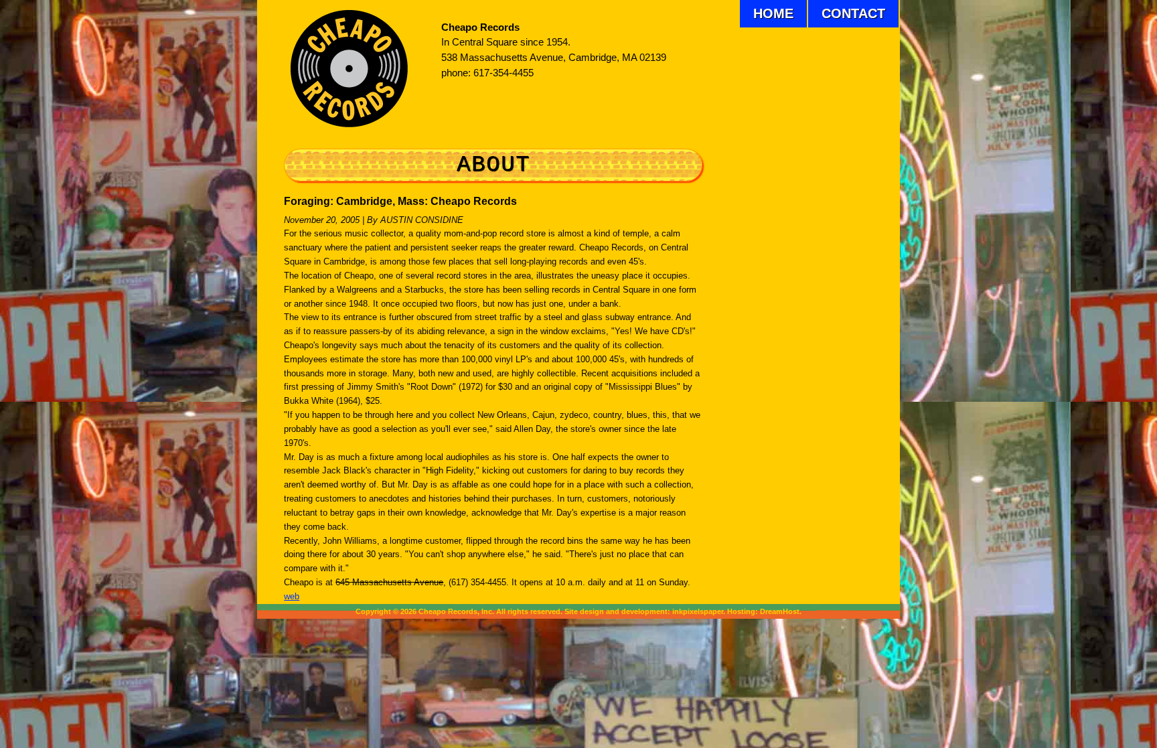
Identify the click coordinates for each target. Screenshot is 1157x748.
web (291, 596)
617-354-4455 (503, 73)
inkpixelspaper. (698, 611)
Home (773, 13)
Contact (853, 13)
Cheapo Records (480, 27)
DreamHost (779, 611)
